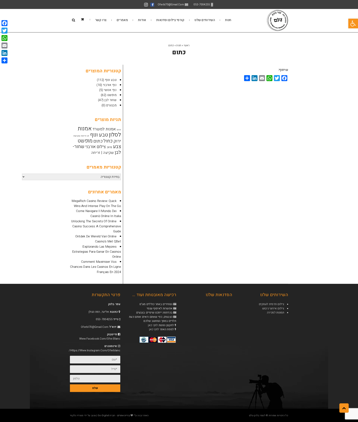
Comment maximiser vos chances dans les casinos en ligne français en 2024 (95, 266)
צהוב (109, 147)
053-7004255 (104, 319)
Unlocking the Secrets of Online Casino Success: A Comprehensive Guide (96, 226)
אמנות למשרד (104, 129)
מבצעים (111, 105)
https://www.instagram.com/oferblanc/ (94, 350)
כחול (108, 141)
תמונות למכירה (275, 312)
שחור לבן (110, 100)
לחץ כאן (153, 325)
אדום (119, 129)
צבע (117, 146)
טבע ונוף (111, 80)
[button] (353, 23)
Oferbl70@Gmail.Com (94, 327)
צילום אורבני (95, 147)
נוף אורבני (110, 85)
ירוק (117, 141)
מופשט (112, 95)
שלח (95, 388)
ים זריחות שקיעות (81, 135)
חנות (178, 45)
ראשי (187, 45)
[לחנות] (88, 19)
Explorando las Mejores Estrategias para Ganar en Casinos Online (96, 251)
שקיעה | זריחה (102, 152)
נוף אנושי (110, 90)
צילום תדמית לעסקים (271, 304)
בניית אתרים (123, 415)
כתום (98, 141)
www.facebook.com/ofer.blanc (99, 339)
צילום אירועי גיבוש (273, 308)
